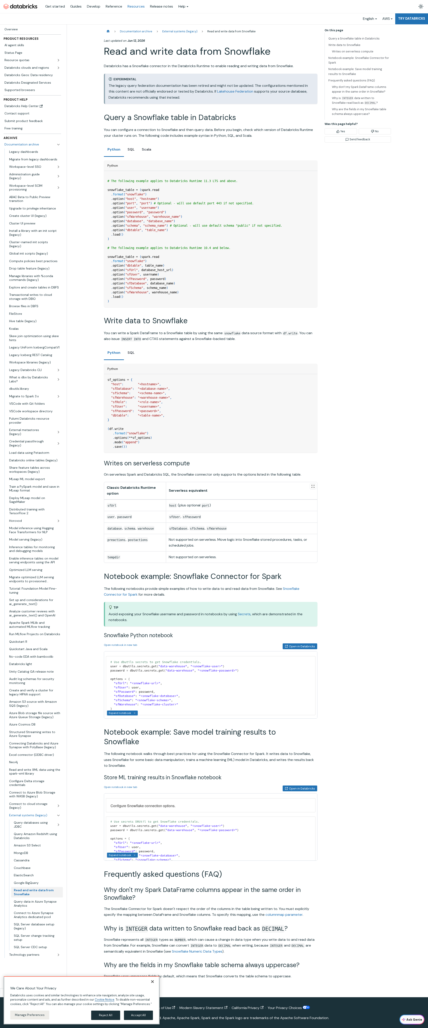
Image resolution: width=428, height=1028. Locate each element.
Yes (342, 131)
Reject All (105, 1015)
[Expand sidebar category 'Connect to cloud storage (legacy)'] (58, 806)
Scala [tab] (146, 149)
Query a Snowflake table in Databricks (354, 38)
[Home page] (108, 31)
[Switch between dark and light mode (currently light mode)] (420, 6)
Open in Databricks (302, 646)
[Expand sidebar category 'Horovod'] (58, 521)
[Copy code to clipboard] (312, 176)
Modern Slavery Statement (201, 1007)
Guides (76, 6)
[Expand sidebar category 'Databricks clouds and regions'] (58, 67)
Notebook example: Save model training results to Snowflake (355, 71)
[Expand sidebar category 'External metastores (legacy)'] (58, 432)
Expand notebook (120, 713)
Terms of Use (160, 1007)
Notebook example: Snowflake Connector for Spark (358, 60)
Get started (55, 6)
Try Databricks (411, 19)
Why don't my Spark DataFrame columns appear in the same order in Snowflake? (359, 89)
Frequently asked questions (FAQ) (351, 80)
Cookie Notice (104, 999)
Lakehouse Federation (235, 91)
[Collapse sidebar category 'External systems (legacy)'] (58, 815)
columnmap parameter (283, 914)
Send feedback (360, 139)
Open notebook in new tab (120, 645)
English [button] (368, 18)
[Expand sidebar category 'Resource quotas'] (58, 60)
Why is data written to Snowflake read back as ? (355, 100)
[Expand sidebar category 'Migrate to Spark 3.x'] (58, 396)
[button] (34, 954)
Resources (136, 6)
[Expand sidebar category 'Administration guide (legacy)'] (58, 176)
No (377, 131)
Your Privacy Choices (285, 1007)
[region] (82, 1000)
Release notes (161, 6)
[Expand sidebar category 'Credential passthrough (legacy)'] (58, 443)
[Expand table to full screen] (313, 486)
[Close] (152, 982)
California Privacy (245, 1007)
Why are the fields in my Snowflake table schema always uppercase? (359, 111)
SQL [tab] (131, 149)
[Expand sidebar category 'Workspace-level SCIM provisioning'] (58, 187)
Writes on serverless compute (352, 51)
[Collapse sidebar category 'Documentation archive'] (58, 144)
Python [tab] (113, 149)
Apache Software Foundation (304, 1018)
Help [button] (181, 6)
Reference (114, 6)
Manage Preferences (29, 1015)
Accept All (138, 1015)
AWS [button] (386, 18)
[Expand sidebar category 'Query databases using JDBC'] (58, 824)
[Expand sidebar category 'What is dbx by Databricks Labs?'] (58, 379)
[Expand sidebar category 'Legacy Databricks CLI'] (58, 370)
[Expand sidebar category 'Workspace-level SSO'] (58, 167)
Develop (93, 6)
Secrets (244, 614)
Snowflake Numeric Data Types (197, 951)
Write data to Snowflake (344, 45)
